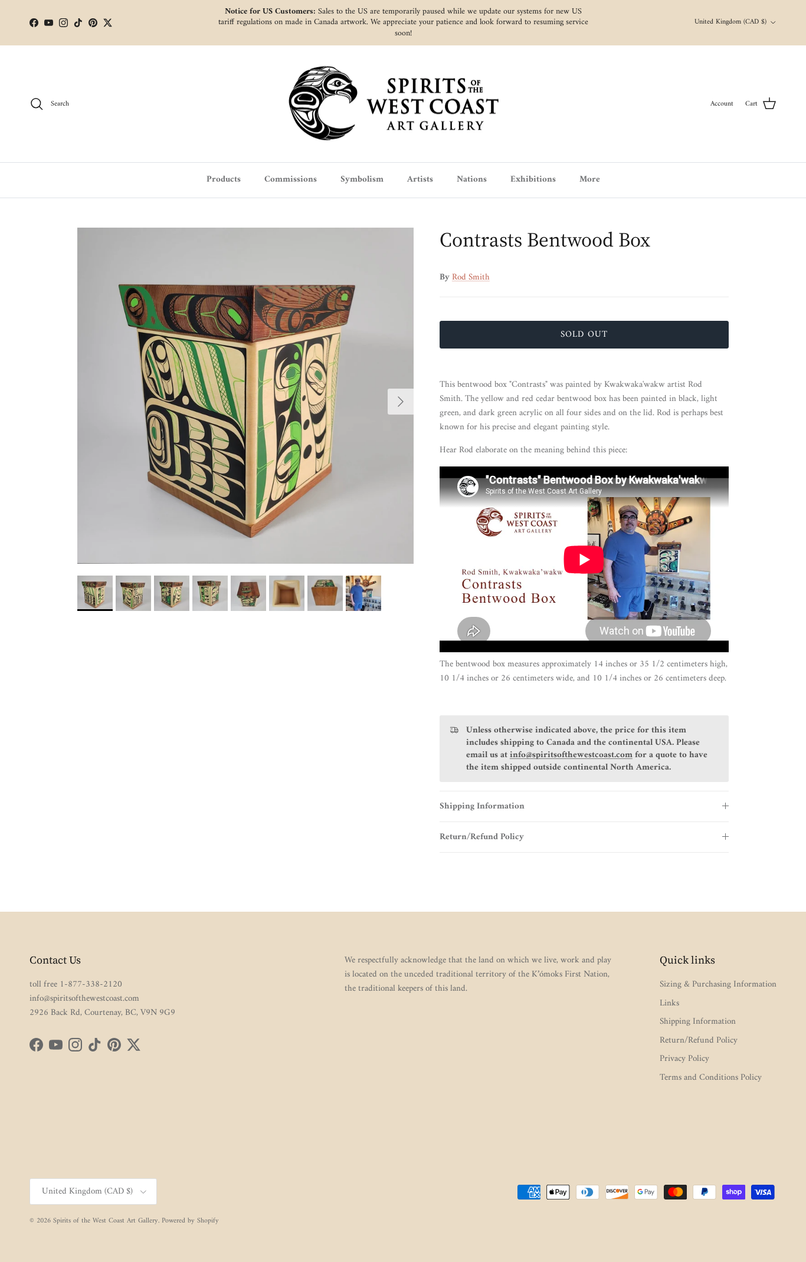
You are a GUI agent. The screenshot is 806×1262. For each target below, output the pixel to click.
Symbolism (362, 180)
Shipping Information (482, 806)
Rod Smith (471, 277)
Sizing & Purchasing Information (718, 984)
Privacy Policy (684, 1059)
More (589, 180)
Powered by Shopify (190, 1221)
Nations (472, 180)
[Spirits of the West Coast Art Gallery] (403, 104)
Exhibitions (533, 180)
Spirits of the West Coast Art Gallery (105, 1221)
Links (669, 1003)
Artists (420, 180)
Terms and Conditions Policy (711, 1078)
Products (224, 180)
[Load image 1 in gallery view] (245, 396)
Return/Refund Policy (482, 837)
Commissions (290, 180)
